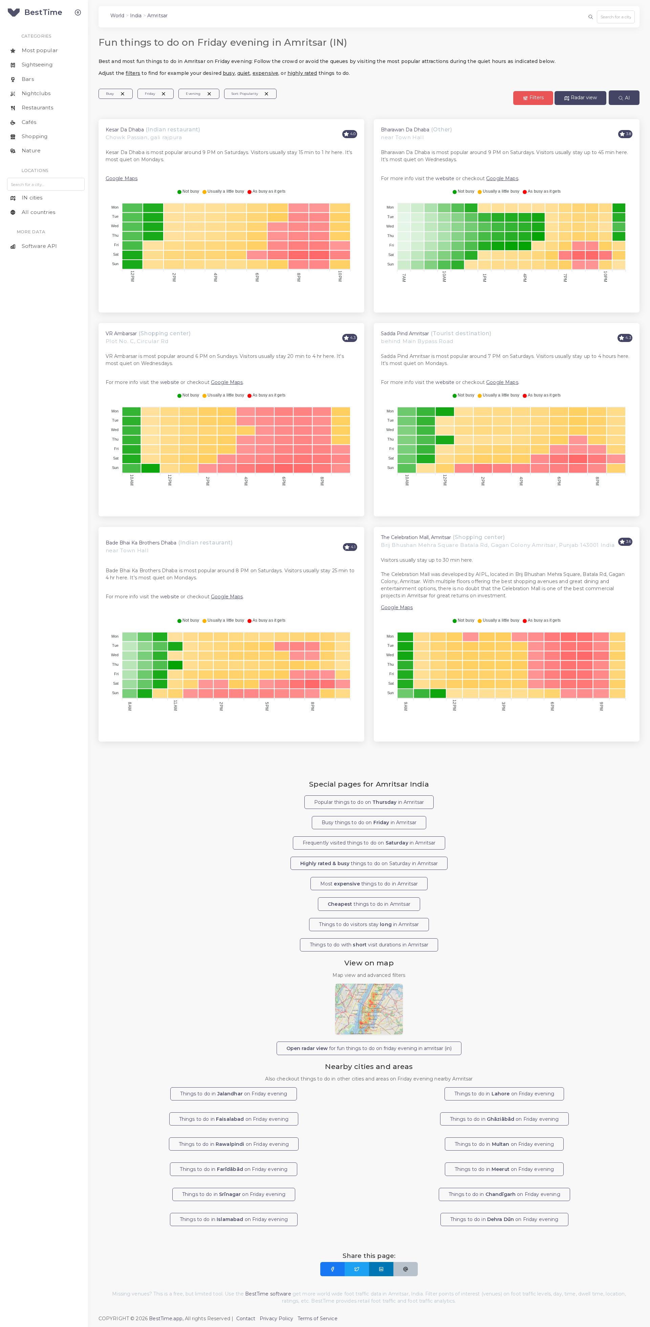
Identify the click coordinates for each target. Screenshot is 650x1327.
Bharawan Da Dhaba (405, 129)
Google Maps (122, 178)
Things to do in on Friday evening (233, 1094)
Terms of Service (318, 1318)
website (444, 178)
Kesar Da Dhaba (125, 129)
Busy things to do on (369, 822)
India (136, 16)
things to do (369, 904)
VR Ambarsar (121, 333)
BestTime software (268, 1294)
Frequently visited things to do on (369, 843)
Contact (246, 1318)
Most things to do (369, 884)
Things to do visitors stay (369, 924)
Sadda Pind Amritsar (405, 333)
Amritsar (157, 16)
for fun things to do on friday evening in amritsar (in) (369, 1048)
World (117, 16)
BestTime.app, (166, 1318)
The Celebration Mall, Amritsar (416, 537)
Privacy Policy (276, 1318)
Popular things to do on (369, 802)
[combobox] (616, 16)
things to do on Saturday (369, 863)
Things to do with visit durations (369, 945)
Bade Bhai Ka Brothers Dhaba (141, 542)
